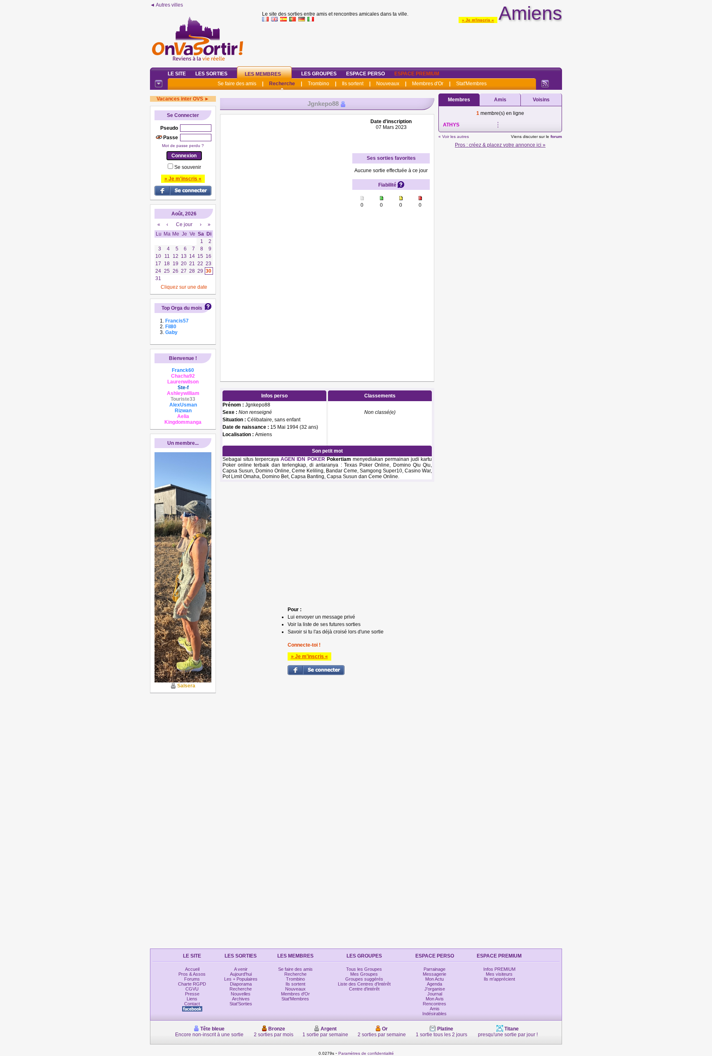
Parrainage (434, 969)
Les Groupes (319, 74)
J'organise (434, 988)
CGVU (192, 988)
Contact (192, 1003)
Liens (192, 998)
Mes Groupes (364, 974)
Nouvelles (241, 993)
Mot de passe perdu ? (183, 145)
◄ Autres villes (166, 5)
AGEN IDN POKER (303, 459)
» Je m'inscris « (478, 20)
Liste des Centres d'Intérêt (364, 983)
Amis (500, 100)
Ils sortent (352, 83)
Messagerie (434, 974)
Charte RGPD (192, 983)
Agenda (434, 983)
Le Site (177, 74)
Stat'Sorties (241, 1003)
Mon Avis (435, 998)
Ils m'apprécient (499, 979)
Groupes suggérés (364, 979)
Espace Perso (365, 74)
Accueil (192, 969)
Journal (434, 993)
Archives (241, 998)
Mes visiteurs (499, 974)
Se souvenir (187, 167)
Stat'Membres (471, 83)
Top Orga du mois (182, 308)
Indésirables (434, 1013)
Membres (459, 100)
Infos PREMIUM (499, 969)
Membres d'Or (427, 83)
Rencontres (434, 1003)
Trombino (318, 83)
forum (556, 136)
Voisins (541, 100)
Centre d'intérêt (364, 988)
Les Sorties (211, 74)
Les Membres (263, 74)
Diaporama (241, 983)
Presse (192, 993)
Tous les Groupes (364, 969)
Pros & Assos (192, 974)
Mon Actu (434, 979)
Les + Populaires (241, 979)
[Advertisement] (412, 42)
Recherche (282, 83)
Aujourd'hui (241, 974)
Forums (192, 979)
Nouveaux (387, 83)
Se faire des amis (237, 83)
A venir (241, 969)
